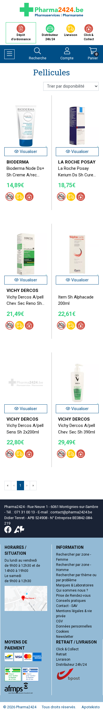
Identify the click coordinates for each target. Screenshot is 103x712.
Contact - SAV (67, 606)
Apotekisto (91, 707)
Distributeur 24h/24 (71, 665)
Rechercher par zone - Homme (73, 567)
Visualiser (28, 151)
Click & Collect (67, 649)
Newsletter (64, 637)
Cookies (62, 632)
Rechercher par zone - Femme (73, 557)
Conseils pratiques (71, 601)
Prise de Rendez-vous (73, 596)
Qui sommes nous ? (72, 590)
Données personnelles (74, 626)
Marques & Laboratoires (75, 585)
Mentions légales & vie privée (74, 613)
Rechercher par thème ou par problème (76, 577)
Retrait (61, 654)
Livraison (63, 659)
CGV (59, 621)
